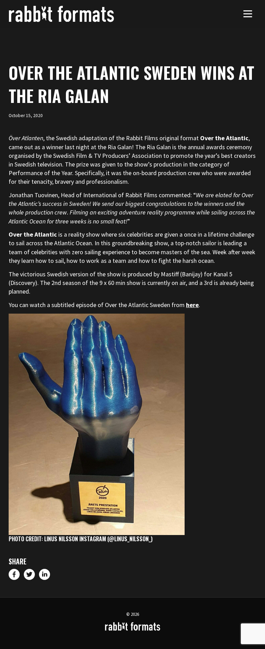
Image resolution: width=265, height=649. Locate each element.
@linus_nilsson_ (130, 539)
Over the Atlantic (224, 138)
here (192, 305)
